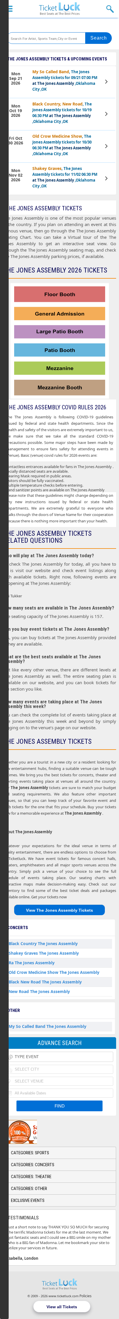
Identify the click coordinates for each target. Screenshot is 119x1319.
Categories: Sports (30, 1152)
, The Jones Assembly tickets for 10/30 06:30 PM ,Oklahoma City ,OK (62, 144)
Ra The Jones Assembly (32, 962)
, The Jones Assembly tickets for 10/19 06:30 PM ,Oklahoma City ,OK (62, 112)
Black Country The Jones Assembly (43, 943)
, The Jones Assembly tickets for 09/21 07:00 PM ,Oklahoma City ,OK (64, 80)
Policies (85, 1295)
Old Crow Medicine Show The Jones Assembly (54, 972)
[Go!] (98, 38)
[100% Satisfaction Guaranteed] (32, 1132)
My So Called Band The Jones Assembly (47, 1026)
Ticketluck (59, 8)
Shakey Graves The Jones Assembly (44, 953)
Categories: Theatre (31, 1176)
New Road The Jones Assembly (39, 991)
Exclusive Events (27, 1200)
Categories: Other (29, 1188)
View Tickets (107, 82)
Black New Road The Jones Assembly (45, 982)
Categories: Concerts (32, 1164)
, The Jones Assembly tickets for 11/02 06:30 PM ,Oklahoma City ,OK (64, 177)
